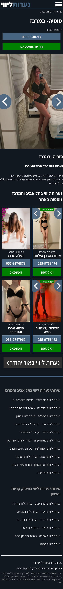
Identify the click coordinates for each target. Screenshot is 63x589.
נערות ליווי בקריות (50, 544)
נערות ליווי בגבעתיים (48, 408)
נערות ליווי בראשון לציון (47, 448)
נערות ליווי (57, 11)
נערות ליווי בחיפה (50, 512)
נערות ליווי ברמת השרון (47, 465)
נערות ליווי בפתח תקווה (47, 440)
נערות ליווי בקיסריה (26, 536)
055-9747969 (16, 339)
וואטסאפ (47, 272)
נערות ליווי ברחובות (21, 448)
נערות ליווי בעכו (30, 528)
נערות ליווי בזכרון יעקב (47, 503)
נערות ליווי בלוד (51, 432)
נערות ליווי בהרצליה (49, 416)
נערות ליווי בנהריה (50, 520)
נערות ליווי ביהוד (51, 424)
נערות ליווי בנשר (51, 528)
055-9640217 (31, 36)
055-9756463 (47, 339)
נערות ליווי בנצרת (27, 520)
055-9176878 (16, 263)
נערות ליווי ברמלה (50, 457)
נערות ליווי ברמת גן (26, 457)
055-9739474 (47, 263)
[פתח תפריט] (59, 4)
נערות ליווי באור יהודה (34, 362)
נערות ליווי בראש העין (19, 440)
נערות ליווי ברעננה (21, 465)
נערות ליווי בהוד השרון (22, 408)
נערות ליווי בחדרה (22, 503)
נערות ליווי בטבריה (27, 512)
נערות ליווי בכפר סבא (27, 424)
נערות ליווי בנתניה (30, 432)
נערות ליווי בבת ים (23, 400)
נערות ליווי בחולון (25, 416)
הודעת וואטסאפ (31, 46)
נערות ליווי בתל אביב (48, 473)
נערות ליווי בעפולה (49, 536)
